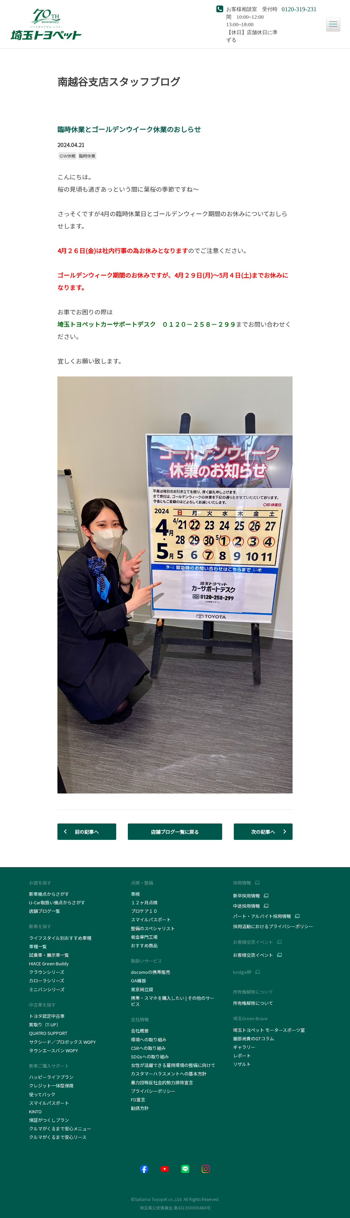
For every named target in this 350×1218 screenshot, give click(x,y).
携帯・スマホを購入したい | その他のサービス (172, 1001)
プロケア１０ (144, 911)
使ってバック (42, 1094)
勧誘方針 (140, 1108)
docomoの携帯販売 (150, 972)
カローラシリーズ (46, 980)
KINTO (35, 1111)
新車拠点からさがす (49, 894)
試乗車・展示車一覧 (49, 955)
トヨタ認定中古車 (47, 1016)
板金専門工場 (144, 937)
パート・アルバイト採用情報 (262, 916)
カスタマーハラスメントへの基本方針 (168, 1073)
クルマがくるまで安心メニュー (60, 1128)
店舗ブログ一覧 (44, 911)
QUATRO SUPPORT (48, 1033)
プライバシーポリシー (153, 1091)
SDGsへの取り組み (150, 1056)
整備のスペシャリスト (153, 928)
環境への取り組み (148, 1039)
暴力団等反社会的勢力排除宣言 (162, 1082)
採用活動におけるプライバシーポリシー (273, 926)
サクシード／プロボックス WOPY (62, 1042)
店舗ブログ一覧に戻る (175, 831)
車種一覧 (38, 946)
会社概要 (140, 1030)
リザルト (242, 1064)
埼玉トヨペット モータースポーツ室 (269, 1030)
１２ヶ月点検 (144, 902)
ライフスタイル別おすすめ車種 (61, 938)
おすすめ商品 (144, 945)
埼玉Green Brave (250, 1018)
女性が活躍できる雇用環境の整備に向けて (173, 1065)
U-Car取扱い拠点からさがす (57, 902)
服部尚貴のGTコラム (253, 1038)
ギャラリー (244, 1047)
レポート (242, 1055)
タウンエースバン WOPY (53, 1050)
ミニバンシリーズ (47, 989)
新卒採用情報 (246, 896)
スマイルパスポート (49, 1103)
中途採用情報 (246, 906)
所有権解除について (253, 992)
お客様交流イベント (253, 955)
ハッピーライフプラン (51, 1077)
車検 (135, 894)
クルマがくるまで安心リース (57, 1137)
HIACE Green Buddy (49, 963)
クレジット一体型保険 (51, 1085)
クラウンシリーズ (46, 972)
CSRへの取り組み (148, 1048)
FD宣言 (138, 1099)
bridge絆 (242, 972)
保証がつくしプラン (49, 1120)
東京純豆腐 (142, 989)
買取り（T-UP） (45, 1024)
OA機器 (138, 980)
